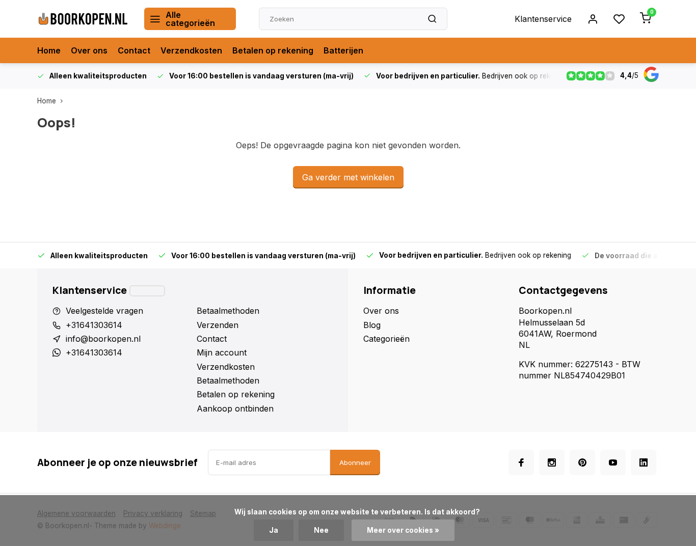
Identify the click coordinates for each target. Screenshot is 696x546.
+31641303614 (94, 325)
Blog (372, 325)
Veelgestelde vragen (104, 311)
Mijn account (222, 352)
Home (49, 50)
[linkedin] (643, 462)
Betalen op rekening (272, 50)
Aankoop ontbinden (235, 408)
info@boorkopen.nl (103, 339)
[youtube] (613, 462)
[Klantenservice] (147, 290)
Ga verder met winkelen (348, 177)
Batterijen (343, 50)
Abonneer (355, 462)
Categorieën (386, 339)
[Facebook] (521, 462)
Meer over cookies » (403, 530)
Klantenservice (543, 19)
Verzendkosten (191, 50)
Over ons (89, 50)
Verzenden (217, 325)
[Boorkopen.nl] (83, 19)
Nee (321, 530)
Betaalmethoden (228, 311)
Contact (134, 50)
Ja (273, 530)
